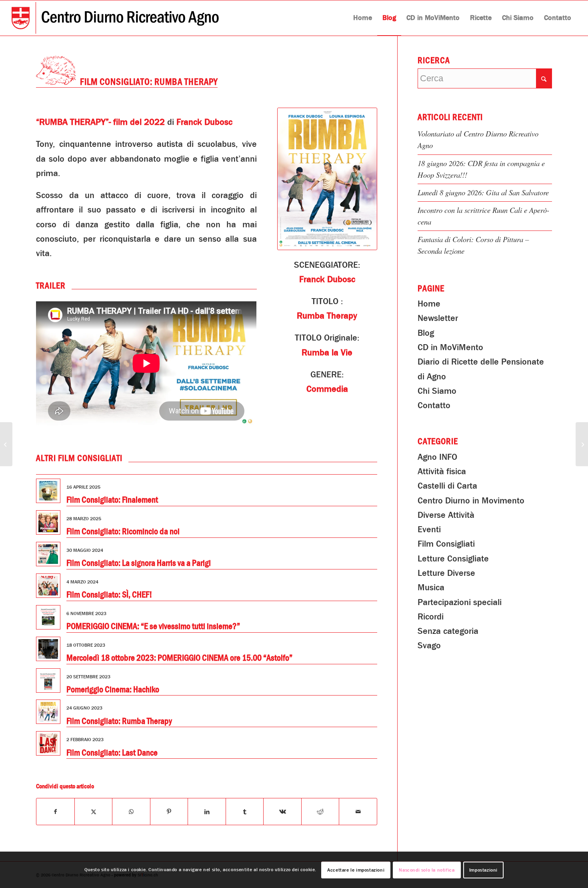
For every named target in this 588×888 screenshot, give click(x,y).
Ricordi (431, 616)
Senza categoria (448, 631)
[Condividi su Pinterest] (169, 811)
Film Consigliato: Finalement (112, 499)
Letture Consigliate (453, 558)
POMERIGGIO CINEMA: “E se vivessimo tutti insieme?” (153, 626)
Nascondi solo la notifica (426, 870)
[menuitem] (362, 18)
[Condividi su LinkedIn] (206, 811)
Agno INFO (437, 457)
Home (429, 303)
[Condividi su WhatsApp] (131, 811)
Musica (431, 587)
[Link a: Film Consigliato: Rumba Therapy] (48, 712)
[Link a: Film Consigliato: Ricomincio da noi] (48, 522)
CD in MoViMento (450, 347)
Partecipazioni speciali (460, 602)
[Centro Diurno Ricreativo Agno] (115, 18)
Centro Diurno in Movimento (471, 500)
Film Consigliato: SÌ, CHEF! (109, 594)
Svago (429, 645)
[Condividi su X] (93, 811)
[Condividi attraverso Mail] (358, 811)
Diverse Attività (446, 515)
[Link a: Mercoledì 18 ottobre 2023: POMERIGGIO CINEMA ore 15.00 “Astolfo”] (48, 649)
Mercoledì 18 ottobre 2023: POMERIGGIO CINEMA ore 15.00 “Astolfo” (179, 657)
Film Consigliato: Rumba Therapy (119, 721)
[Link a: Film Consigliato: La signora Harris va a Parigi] (48, 554)
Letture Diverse (446, 573)
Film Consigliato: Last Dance (112, 752)
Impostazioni (483, 870)
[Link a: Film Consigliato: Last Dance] (48, 743)
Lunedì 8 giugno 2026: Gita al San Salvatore (483, 192)
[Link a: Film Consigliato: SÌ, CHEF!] (48, 585)
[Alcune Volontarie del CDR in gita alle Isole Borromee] (6, 444)
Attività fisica (442, 471)
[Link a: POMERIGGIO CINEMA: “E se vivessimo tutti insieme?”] (48, 617)
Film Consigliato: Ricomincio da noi (123, 531)
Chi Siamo (437, 391)
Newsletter (438, 318)
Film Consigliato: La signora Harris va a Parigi (138, 563)
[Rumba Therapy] (327, 179)
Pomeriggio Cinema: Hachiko (112, 689)
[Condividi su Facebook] (55, 811)
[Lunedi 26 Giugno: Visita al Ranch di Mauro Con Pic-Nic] (582, 444)
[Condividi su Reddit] (320, 811)
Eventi (429, 529)
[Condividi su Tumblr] (244, 811)
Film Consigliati (446, 543)
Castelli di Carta (447, 485)
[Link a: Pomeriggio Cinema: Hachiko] (48, 680)
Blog (426, 333)
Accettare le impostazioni (355, 870)
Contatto (434, 405)
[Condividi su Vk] (282, 811)
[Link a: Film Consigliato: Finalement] (48, 491)
